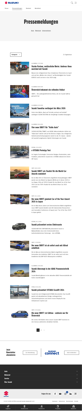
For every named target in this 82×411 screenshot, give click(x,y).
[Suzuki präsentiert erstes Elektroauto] (19, 226)
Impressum (55, 401)
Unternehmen (46, 31)
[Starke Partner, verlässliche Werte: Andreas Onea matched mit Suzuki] (19, 68)
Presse (6, 8)
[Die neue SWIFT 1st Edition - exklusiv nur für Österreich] (19, 314)
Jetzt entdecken (71, 352)
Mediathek (38, 8)
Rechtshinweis (69, 401)
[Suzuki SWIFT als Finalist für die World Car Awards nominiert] (19, 173)
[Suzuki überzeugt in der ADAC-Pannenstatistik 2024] (19, 270)
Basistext (28, 8)
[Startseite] (11, 2)
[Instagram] (65, 394)
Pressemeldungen (17, 8)
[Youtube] (60, 394)
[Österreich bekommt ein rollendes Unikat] (19, 91)
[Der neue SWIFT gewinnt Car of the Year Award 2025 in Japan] (19, 199)
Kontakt (76, 401)
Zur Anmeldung (30, 352)
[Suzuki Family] (76, 394)
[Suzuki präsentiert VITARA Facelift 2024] (19, 292)
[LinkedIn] (70, 394)
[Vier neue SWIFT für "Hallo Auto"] (19, 129)
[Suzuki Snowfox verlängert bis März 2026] (19, 111)
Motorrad (38, 31)
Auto (32, 31)
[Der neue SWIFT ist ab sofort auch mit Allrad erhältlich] (19, 246)
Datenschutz (62, 401)
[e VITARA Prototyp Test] (19, 152)
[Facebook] (55, 394)
